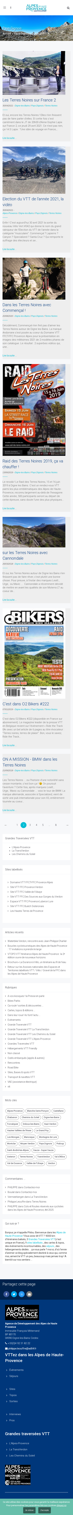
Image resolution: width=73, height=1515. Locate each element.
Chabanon (12, 1117)
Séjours (13, 1376)
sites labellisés (35, 1242)
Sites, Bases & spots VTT (21, 1072)
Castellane (58, 1111)
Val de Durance (14, 1163)
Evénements (14, 1020)
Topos (13, 1395)
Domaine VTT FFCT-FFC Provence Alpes (31, 882)
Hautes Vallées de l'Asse (19, 1130)
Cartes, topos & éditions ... (21, 1010)
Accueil (7, 33)
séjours (50, 1246)
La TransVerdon (20, 850)
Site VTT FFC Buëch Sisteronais (27, 906)
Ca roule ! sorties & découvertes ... (25, 1005)
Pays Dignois (22, 33)
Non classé (14, 1053)
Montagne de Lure (48, 1137)
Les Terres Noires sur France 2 (29, 100)
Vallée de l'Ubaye (34, 1163)
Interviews (15, 1414)
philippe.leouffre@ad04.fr (22, 1348)
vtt (9, 1086)
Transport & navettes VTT (21, 1077)
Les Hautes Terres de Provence (26, 911)
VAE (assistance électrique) (22, 1081)
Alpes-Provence (10, 213)
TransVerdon (43, 1156)
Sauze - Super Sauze (43, 1150)
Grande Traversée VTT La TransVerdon (28, 1029)
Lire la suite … (10, 138)
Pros (12, 1420)
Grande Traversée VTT (20, 1024)
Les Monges (13, 1137)
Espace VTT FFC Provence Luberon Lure (31, 901)
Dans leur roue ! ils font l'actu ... (24, 1015)
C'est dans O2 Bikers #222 (26, 704)
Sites (12, 1389)
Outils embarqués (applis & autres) (26, 1058)
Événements (16, 1370)
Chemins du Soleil (30, 1117)
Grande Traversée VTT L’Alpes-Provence (29, 1039)
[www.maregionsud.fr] (36, 1477)
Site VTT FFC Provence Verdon (26, 887)
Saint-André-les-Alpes (18, 1150)
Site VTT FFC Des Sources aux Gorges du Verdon (36, 896)
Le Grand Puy (42, 1130)
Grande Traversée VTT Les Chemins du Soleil (31, 1034)
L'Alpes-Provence (21, 847)
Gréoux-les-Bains (31, 1124)
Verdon (51, 1163)
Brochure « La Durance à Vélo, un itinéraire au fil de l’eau (37, 962)
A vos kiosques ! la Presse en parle (26, 996)
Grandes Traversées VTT (21, 1043)
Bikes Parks (14, 1000)
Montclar (11, 1143)
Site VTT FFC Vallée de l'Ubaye (26, 892)
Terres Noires (51, 106)
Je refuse (29, 1510)
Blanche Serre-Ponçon (38, 1111)
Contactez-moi (32, 1187)
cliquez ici (61, 1505)
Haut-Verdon (50, 1124)
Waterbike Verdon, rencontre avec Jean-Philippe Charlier (37, 941)
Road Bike (13, 1067)
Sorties (13, 1401)
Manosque (29, 1137)
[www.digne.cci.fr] (36, 1482)
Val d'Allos (59, 1156)
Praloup (60, 1143)
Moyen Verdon (27, 1143)
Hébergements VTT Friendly (22, 1048)
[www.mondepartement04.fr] (36, 1469)
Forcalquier (12, 1124)
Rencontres (14, 1062)
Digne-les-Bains (22, 106)
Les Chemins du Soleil (23, 854)
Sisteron (11, 1156)
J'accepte (44, 1510)
